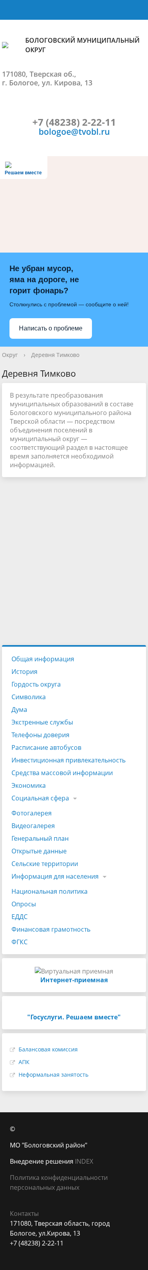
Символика (28, 697)
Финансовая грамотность (50, 929)
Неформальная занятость (53, 1074)
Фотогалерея (31, 813)
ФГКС (19, 942)
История (24, 671)
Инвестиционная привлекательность (68, 760)
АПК (24, 1062)
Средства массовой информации (62, 772)
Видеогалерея (33, 825)
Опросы (23, 904)
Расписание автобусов (46, 747)
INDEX (84, 1161)
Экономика (28, 785)
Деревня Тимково (55, 355)
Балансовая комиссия (48, 1049)
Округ (10, 355)
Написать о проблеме (50, 328)
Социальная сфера (40, 798)
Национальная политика (49, 891)
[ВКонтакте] (16, 1253)
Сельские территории (44, 863)
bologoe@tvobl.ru (74, 131)
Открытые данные (39, 851)
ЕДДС (19, 916)
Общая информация (42, 659)
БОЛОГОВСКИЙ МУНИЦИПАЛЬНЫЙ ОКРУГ (82, 45)
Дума (19, 709)
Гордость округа (36, 684)
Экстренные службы (42, 722)
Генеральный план (40, 838)
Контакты (24, 1213)
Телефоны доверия (40, 734)
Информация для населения (55, 876)
